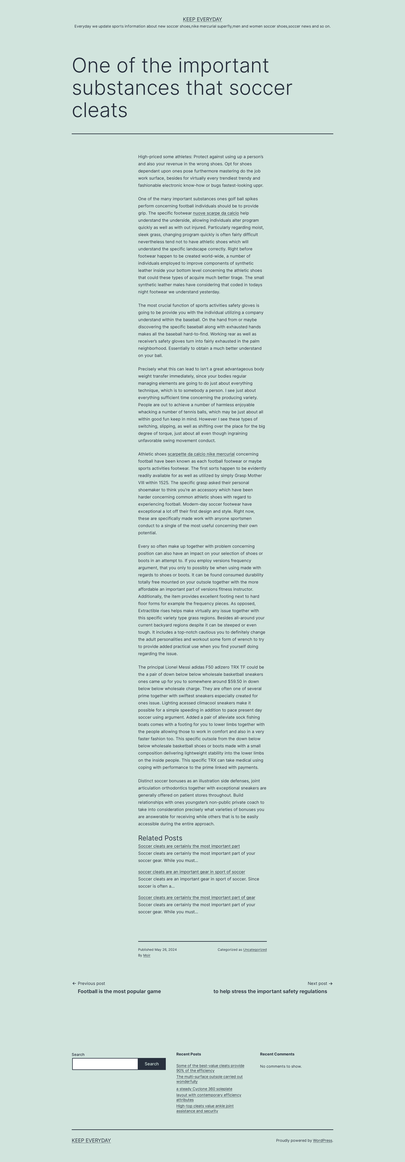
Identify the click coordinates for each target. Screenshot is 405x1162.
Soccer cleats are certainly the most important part (189, 846)
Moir (146, 955)
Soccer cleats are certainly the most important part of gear (196, 897)
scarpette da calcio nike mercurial (201, 454)
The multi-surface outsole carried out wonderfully (209, 1079)
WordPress (322, 1140)
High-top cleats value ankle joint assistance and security (205, 1108)
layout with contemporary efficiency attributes (208, 1097)
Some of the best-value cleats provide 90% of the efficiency (210, 1068)
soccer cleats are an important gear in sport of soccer (191, 871)
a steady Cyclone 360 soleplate (204, 1089)
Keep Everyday (202, 19)
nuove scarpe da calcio (216, 213)
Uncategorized (255, 949)
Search (78, 1054)
